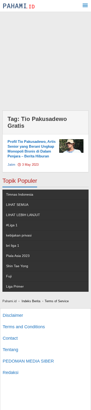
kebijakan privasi (19, 235)
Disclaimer (13, 315)
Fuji (9, 276)
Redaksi (10, 372)
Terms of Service (57, 301)
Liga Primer (15, 286)
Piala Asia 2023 (18, 256)
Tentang (10, 349)
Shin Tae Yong (17, 266)
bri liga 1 (12, 245)
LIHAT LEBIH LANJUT (23, 215)
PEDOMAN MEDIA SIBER (28, 361)
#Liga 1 (11, 225)
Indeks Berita (31, 301)
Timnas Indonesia (19, 194)
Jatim (11, 164)
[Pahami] (18, 5)
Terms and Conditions (24, 326)
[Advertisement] (45, 60)
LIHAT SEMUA (17, 205)
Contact (10, 338)
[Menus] (85, 6)
